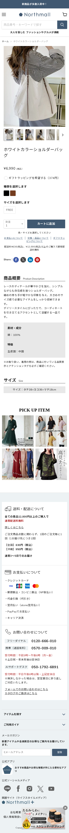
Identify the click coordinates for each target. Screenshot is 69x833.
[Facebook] (18, 789)
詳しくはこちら (14, 527)
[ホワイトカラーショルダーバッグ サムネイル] (8, 135)
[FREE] (10, 214)
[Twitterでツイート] (23, 260)
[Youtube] (51, 789)
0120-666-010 (43, 641)
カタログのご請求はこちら (21, 693)
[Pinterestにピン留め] (37, 260)
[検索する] (62, 25)
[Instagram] (29, 789)
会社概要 (15, 812)
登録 (59, 752)
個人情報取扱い (12, 817)
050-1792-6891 (44, 667)
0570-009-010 (43, 648)
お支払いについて (13, 238)
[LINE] (7, 789)
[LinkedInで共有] (30, 260)
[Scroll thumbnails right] (62, 135)
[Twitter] (40, 789)
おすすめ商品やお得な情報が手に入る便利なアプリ (40, 769)
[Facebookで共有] (16, 260)
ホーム (5, 41)
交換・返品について (37, 238)
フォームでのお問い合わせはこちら (26, 689)
